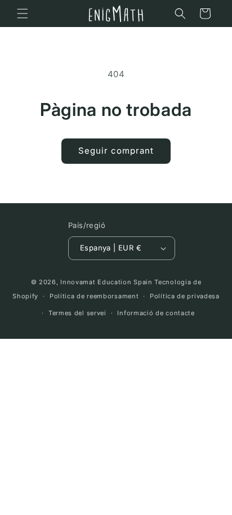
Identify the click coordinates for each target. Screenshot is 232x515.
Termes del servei (77, 313)
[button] (22, 13)
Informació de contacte (155, 313)
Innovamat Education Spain (106, 282)
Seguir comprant (116, 150)
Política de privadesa (185, 296)
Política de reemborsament (94, 296)
